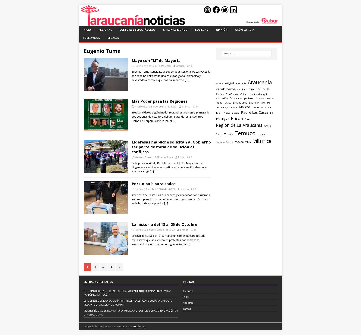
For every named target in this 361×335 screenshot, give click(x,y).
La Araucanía (240, 102)
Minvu (268, 107)
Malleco (244, 107)
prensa (180, 66)
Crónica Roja (244, 30)
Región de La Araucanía (239, 125)
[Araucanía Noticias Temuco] (180, 24)
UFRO (230, 141)
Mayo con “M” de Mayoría (156, 60)
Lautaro (254, 102)
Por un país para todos (154, 183)
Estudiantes (236, 98)
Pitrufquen (222, 119)
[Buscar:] (246, 53)
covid (236, 94)
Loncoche (265, 102)
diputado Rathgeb (259, 94)
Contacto (188, 291)
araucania (241, 83)
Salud (267, 126)
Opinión (222, 30)
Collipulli (263, 89)
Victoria (239, 141)
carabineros (225, 89)
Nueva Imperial (231, 112)
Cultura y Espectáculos (137, 30)
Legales (113, 38)
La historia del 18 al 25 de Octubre (164, 224)
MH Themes (139, 326)
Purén (248, 119)
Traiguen (261, 134)
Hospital (270, 98)
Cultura (244, 94)
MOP (219, 112)
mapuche (257, 107)
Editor (181, 157)
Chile (251, 89)
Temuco (245, 133)
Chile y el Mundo (175, 30)
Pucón (237, 118)
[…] (187, 80)
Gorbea (260, 98)
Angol (229, 83)
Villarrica (262, 141)
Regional (105, 30)
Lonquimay (222, 107)
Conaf (229, 94)
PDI (272, 112)
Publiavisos (91, 38)
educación (222, 98)
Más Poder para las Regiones (159, 101)
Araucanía (260, 82)
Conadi (220, 94)
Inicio (87, 30)
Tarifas (187, 308)
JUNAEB (227, 102)
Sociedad (201, 30)
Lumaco (233, 107)
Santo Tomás (224, 134)
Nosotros (188, 302)
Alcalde (219, 83)
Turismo (220, 141)
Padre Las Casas (254, 112)
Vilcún (248, 141)
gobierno (249, 98)
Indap (219, 102)
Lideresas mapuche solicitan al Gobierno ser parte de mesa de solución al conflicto (171, 147)
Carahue (241, 89)
